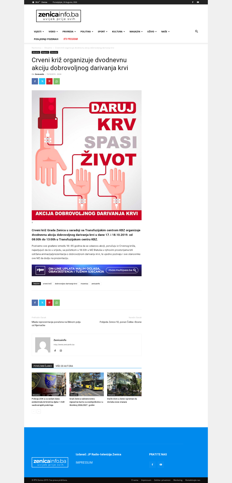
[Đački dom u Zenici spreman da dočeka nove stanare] (124, 384)
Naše (164, 31)
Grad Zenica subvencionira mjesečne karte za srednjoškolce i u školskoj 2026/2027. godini (86, 402)
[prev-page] (34, 411)
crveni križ (47, 283)
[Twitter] (42, 81)
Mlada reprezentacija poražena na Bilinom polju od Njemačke (56, 324)
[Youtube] (198, 2)
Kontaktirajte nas (192, 480)
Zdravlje (54, 52)
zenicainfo (96, 283)
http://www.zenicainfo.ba (64, 344)
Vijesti (38, 31)
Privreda (67, 31)
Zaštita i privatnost (162, 480)
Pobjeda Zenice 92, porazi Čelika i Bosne (121, 322)
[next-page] (39, 411)
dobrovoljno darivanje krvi (66, 283)
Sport (101, 31)
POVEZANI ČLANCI (43, 366)
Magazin (135, 31)
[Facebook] (192, 2)
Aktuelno (48, 47)
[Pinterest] (49, 81)
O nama (134, 480)
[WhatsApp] (57, 81)
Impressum (146, 480)
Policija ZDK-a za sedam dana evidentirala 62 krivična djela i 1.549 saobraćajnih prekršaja (48, 402)
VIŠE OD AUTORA (64, 366)
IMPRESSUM (84, 462)
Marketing (177, 480)
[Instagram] (62, 351)
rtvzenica (84, 283)
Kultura (117, 31)
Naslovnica (36, 47)
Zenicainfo (39, 74)
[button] (196, 31)
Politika (85, 31)
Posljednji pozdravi (46, 39)
